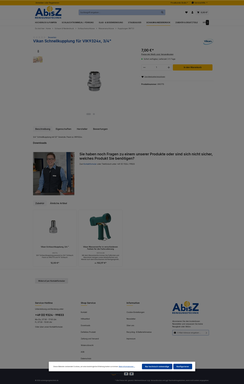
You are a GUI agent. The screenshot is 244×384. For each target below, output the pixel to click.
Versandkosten (156, 380)
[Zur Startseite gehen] (48, 12)
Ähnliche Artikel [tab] (58, 203)
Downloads (85, 325)
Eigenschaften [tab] (63, 129)
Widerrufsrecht (87, 345)
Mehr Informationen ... (127, 366)
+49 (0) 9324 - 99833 (49, 315)
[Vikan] (208, 42)
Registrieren (54, 3)
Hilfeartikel (85, 319)
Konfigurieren (183, 366)
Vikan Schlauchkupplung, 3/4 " (55, 247)
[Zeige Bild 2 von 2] (94, 114)
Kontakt (84, 312)
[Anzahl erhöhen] (169, 67)
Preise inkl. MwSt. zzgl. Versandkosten (157, 54)
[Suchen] (162, 12)
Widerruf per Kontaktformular (51, 281)
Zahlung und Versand (90, 339)
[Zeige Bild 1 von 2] (88, 114)
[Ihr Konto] (192, 12)
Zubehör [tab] (39, 203)
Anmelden (40, 3)
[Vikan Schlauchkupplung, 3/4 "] (54, 227)
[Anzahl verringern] (144, 67)
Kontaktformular (90, 164)
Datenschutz (86, 358)
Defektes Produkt (88, 332)
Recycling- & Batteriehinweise (139, 332)
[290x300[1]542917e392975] (90, 79)
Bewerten (52, 37)
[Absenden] (206, 332)
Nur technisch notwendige (157, 366)
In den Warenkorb (193, 67)
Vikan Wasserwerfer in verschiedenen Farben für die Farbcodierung (100, 248)
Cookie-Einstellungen (135, 312)
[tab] (42, 129)
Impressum (131, 339)
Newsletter (131, 319)
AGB (82, 352)
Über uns (130, 325)
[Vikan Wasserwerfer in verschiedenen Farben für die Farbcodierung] (100, 227)
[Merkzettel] (186, 12)
